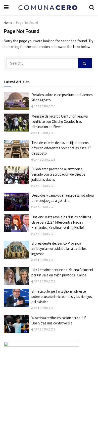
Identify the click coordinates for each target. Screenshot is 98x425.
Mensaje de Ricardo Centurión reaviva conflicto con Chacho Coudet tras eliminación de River (59, 121)
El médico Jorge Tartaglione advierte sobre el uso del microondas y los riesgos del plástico (61, 296)
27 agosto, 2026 (44, 106)
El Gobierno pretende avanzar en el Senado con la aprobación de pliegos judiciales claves (58, 174)
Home (8, 23)
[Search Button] (85, 63)
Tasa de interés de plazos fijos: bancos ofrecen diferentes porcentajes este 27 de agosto (61, 148)
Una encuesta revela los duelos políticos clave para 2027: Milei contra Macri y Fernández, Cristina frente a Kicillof (61, 222)
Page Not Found (27, 23)
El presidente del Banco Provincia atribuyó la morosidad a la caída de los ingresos (58, 248)
